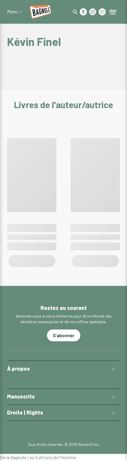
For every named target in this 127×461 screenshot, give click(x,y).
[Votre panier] (113, 12)
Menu (12, 11)
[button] (63, 369)
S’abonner (63, 335)
